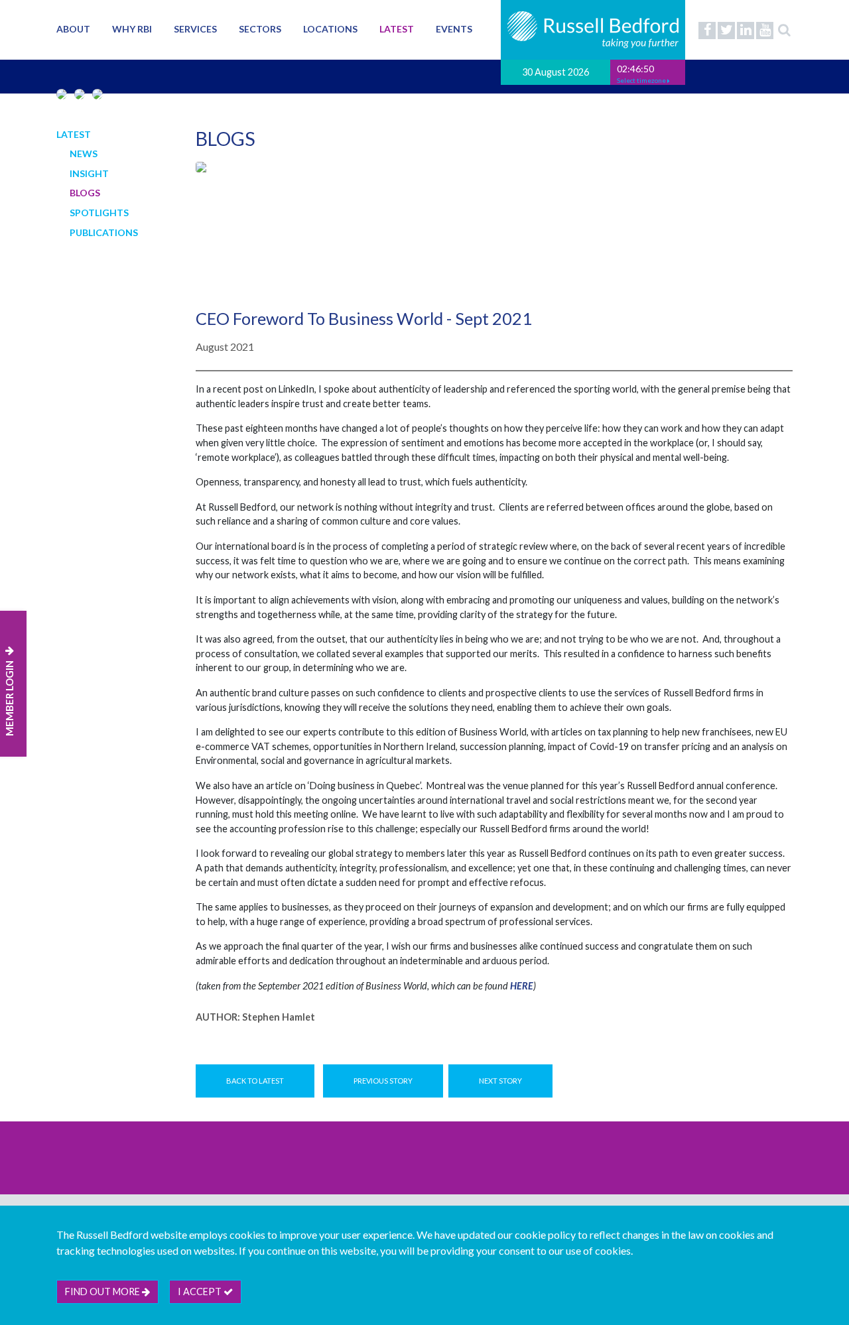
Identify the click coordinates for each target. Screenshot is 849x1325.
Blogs (85, 192)
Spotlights (99, 212)
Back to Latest (255, 1080)
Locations (330, 28)
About (73, 28)
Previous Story (383, 1080)
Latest (396, 28)
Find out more (103, 1291)
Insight (89, 173)
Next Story (500, 1080)
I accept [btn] (201, 1291)
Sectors (260, 28)
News (84, 153)
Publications (104, 232)
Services (195, 28)
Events (454, 28)
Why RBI (132, 28)
